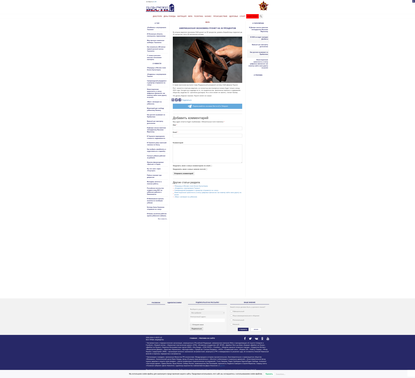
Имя (174, 125)
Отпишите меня (198, 325)
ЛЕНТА (207, 22)
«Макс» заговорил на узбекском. (185, 197)
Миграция (181, 16)
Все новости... (163, 219)
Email (175, 132)
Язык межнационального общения (246, 316)
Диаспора (157, 16)
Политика (198, 16)
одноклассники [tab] (174, 302)
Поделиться (187, 100)
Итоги (256, 329)
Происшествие (220, 16)
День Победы (170, 16)
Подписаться (197, 329)
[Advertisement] (159, 243)
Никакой (236, 324)
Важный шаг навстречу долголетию (260, 46)
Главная (193, 338)
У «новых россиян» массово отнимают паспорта (154, 57)
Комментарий (178, 143)
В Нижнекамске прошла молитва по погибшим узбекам (155, 200)
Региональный (238, 320)
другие (222, 365)
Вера (190, 16)
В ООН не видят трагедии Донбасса (259, 38)
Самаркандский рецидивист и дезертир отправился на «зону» (196, 190)
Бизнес (208, 16)
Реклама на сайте (207, 338)
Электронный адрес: (198, 317)
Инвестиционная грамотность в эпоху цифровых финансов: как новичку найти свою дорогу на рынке (157, 93)
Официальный (238, 311)
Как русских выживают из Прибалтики (259, 53)
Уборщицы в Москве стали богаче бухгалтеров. (191, 186)
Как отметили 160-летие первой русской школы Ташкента (156, 49)
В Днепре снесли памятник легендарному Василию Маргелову (156, 130)
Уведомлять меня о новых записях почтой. (189, 169)
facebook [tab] (156, 302)
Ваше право (252, 16)
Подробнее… (280, 374)
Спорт (242, 16)
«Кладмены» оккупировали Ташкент (187, 188)
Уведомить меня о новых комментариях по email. (192, 166)
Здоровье (233, 16)
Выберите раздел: (197, 309)
